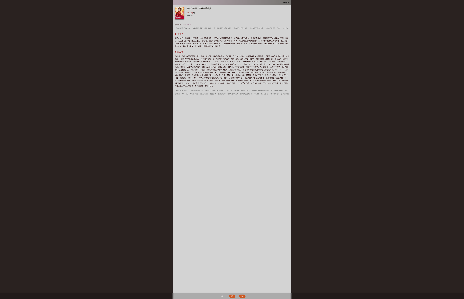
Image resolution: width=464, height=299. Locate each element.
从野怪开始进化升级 (246, 94)
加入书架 (286, 2)
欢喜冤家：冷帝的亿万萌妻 (242, 90)
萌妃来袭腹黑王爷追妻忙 (183, 28)
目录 (232, 296)
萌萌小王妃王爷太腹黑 (241, 28)
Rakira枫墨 (190, 13)
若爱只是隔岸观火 (233, 94)
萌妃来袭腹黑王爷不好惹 (273, 28)
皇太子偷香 (264, 94)
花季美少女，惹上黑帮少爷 (218, 94)
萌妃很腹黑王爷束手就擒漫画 (223, 28)
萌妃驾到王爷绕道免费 (257, 28)
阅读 (242, 296)
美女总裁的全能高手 (277, 90)
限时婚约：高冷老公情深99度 (260, 90)
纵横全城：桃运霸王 (182, 90)
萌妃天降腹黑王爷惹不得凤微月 (202, 28)
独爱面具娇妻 (204, 94)
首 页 (221, 296)
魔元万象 (229, 90)
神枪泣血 (256, 94)
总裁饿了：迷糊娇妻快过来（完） (215, 90)
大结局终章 (187, 25)
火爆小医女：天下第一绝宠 (190, 94)
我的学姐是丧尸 (274, 94)
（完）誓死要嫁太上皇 (196, 90)
